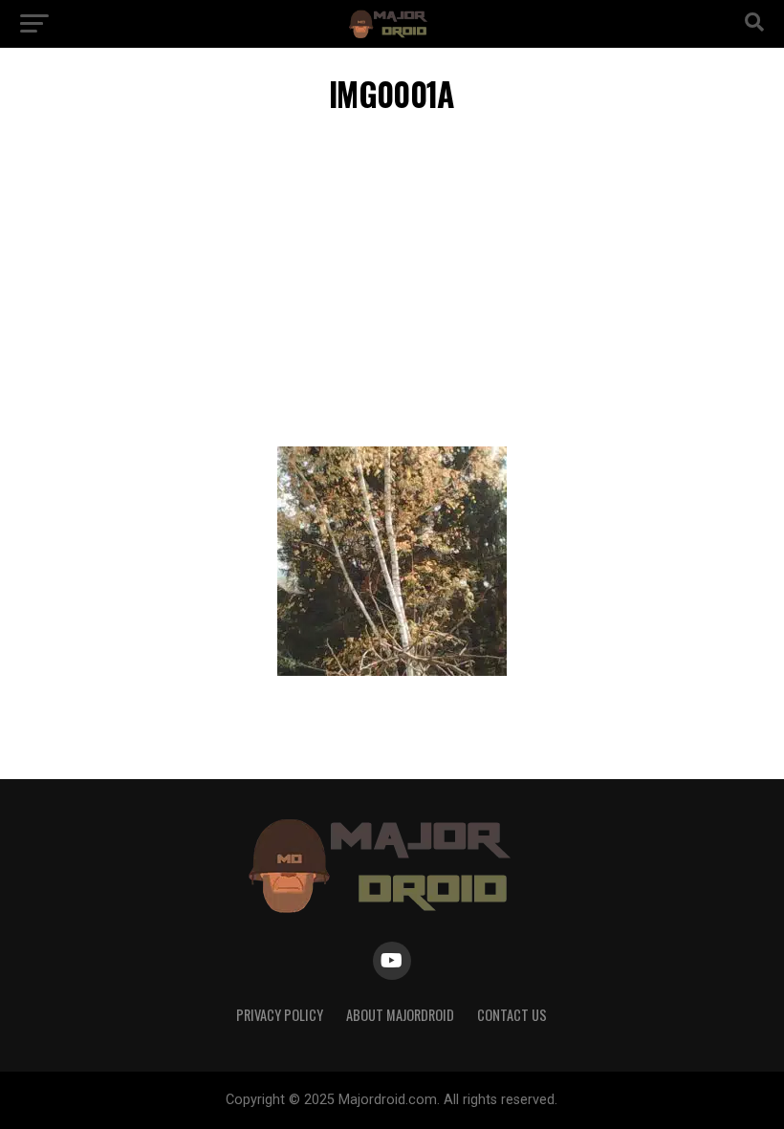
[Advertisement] (391, 284)
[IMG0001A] (392, 671)
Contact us (512, 1015)
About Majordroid (400, 1015)
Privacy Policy (279, 1015)
